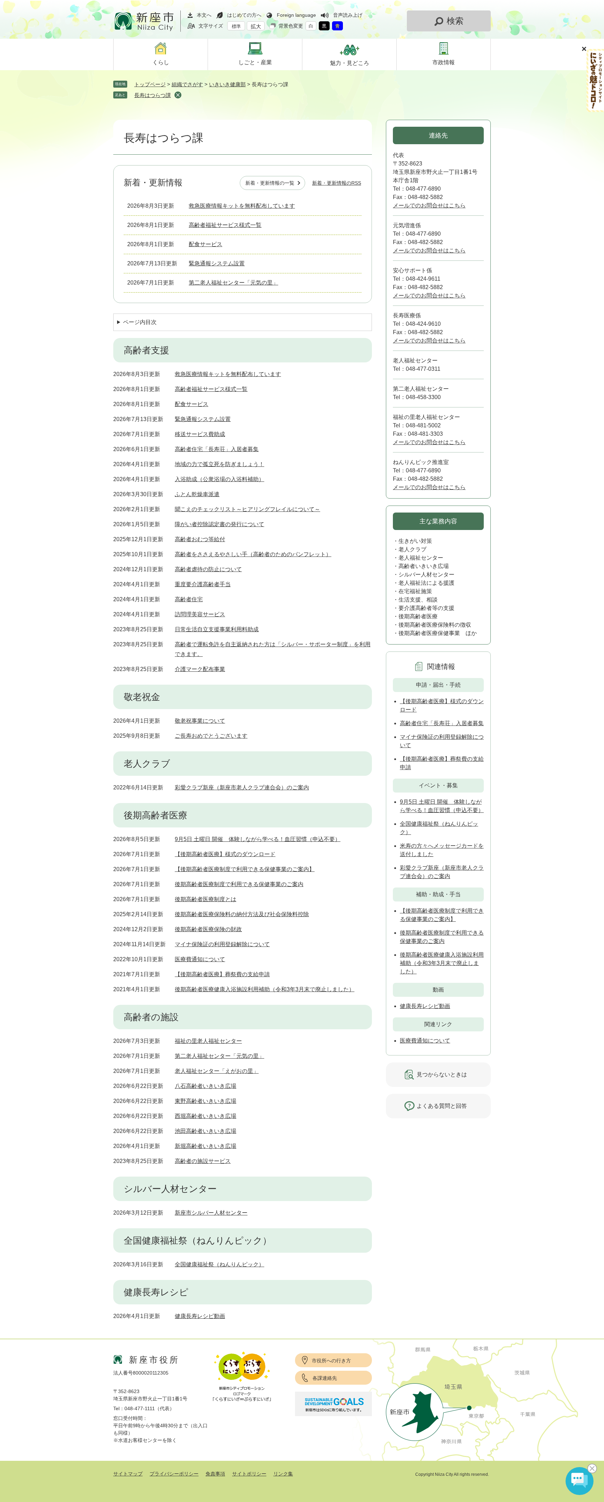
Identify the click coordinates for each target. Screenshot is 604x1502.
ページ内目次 (140, 322)
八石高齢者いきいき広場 (205, 1086)
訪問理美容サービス (200, 614)
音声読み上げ (347, 15)
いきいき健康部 (227, 84)
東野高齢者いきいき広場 (205, 1101)
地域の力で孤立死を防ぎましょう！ (219, 464)
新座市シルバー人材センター (211, 1213)
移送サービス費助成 (200, 434)
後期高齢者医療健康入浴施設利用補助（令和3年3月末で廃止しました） (264, 989)
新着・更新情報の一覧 (269, 183)
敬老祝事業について (200, 721)
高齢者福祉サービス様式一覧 (225, 225)
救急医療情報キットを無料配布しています (242, 206)
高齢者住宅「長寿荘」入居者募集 (217, 449)
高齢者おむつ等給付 (200, 539)
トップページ (150, 84)
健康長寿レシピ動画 (200, 1316)
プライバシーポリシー (174, 1474)
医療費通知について (200, 959)
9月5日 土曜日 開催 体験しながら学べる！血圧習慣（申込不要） (257, 839)
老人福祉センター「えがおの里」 (217, 1071)
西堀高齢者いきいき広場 (205, 1116)
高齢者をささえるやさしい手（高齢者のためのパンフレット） (253, 554)
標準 (236, 26)
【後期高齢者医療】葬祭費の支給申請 (222, 974)
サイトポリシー (249, 1474)
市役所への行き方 (331, 1360)
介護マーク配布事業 (200, 669)
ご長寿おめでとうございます (211, 736)
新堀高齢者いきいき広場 (205, 1146)
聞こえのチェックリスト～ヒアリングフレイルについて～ (247, 509)
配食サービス (205, 244)
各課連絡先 (324, 1378)
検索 (455, 20)
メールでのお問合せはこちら (429, 205)
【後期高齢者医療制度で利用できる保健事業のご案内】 (245, 869)
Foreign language (296, 15)
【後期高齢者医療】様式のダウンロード (225, 854)
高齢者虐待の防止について (208, 569)
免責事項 (215, 1474)
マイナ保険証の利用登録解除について (222, 944)
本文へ (204, 15)
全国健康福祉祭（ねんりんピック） (219, 1264)
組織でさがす (187, 84)
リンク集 (283, 1474)
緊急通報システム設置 (217, 263)
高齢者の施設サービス (203, 1161)
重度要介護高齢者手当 (203, 584)
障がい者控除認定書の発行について (219, 524)
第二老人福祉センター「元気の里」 (233, 283)
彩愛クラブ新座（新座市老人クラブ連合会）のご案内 (242, 787)
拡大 (256, 26)
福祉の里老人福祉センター (208, 1041)
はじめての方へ (244, 15)
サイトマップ (128, 1474)
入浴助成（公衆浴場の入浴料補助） (219, 479)
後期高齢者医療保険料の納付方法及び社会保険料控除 (242, 914)
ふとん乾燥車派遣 (197, 494)
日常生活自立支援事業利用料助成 (217, 629)
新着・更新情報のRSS (336, 183)
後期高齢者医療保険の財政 (208, 929)
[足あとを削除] (177, 94)
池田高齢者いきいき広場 (205, 1131)
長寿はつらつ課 (152, 95)
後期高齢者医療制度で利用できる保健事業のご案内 (239, 884)
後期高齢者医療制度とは (205, 899)
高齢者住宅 (189, 599)
